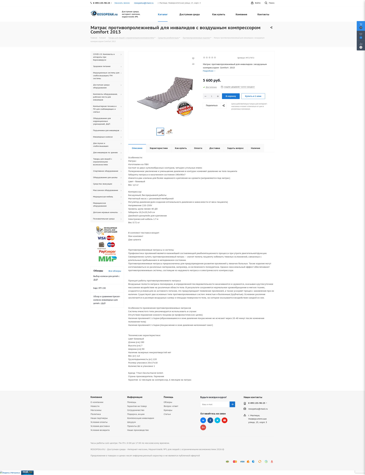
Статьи (167, 414)
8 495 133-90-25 (256, 403)
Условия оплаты (99, 422)
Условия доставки (100, 426)
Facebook (210, 420)
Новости (95, 406)
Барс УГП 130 (99, 288)
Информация (134, 397)
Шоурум (131, 422)
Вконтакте (203, 420)
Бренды (168, 410)
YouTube (224, 420)
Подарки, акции (135, 414)
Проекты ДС (133, 426)
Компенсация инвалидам (140, 418)
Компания (96, 397)
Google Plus (203, 427)
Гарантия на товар (137, 406)
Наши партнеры (99, 418)
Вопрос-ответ (171, 406)
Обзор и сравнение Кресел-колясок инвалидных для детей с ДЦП (106, 300)
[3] (209, 57)
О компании (97, 402)
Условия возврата (100, 430)
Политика (96, 414)
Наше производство (138, 430)
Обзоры (168, 402)
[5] (215, 57)
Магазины (96, 410)
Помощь (131, 402)
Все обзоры (115, 271)
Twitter (217, 420)
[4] (212, 57)
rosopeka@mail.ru (144, 3)
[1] (204, 57)
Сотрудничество (135, 410)
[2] (207, 57)
